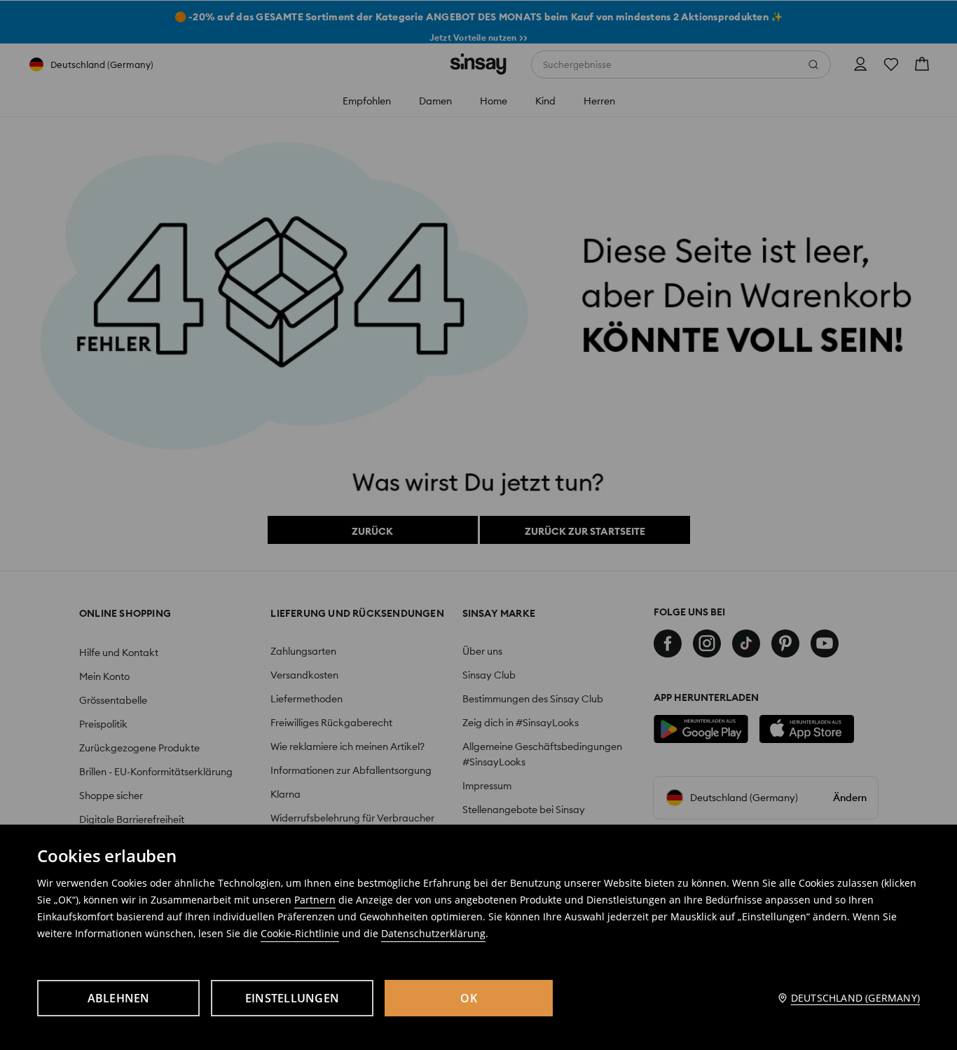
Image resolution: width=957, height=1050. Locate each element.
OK (468, 998)
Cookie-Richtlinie (300, 933)
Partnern (315, 899)
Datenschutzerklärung (433, 933)
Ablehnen (119, 998)
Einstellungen (292, 998)
